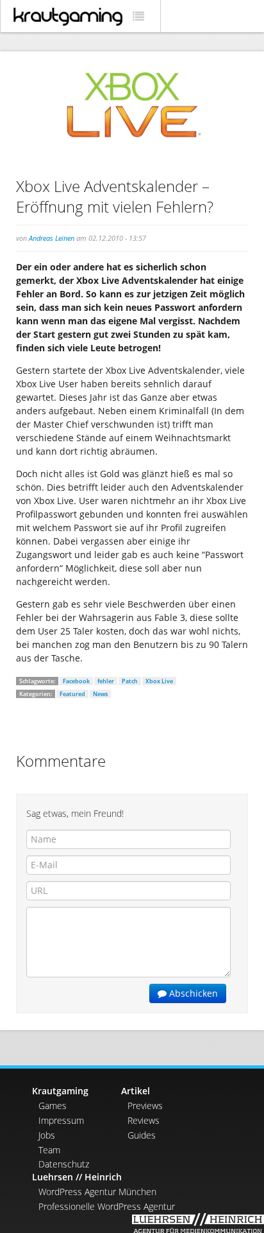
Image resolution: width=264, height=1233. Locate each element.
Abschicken (192, 993)
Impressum (61, 1120)
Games (52, 1105)
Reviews (144, 1120)
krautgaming (67, 17)
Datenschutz (63, 1164)
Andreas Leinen (51, 238)
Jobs (46, 1135)
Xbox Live (159, 681)
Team (49, 1150)
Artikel (135, 1091)
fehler (105, 681)
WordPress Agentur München (97, 1191)
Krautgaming (60, 1091)
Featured (72, 694)
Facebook (76, 681)
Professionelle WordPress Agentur (106, 1206)
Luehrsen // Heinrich (77, 1177)
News (100, 694)
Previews (145, 1105)
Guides (142, 1135)
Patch (130, 681)
